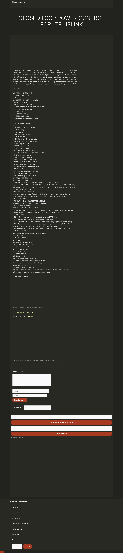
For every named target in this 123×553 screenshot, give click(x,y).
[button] (108, 4)
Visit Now (29, 316)
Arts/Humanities (17, 529)
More (13, 540)
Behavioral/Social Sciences (20, 523)
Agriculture (15, 534)
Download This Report (22, 312)
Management (16, 518)
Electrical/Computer (19, 360)
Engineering (15, 513)
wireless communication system (49, 360)
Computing (15, 507)
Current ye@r (17, 407)
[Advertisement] (45, 54)
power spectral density (32, 360)
